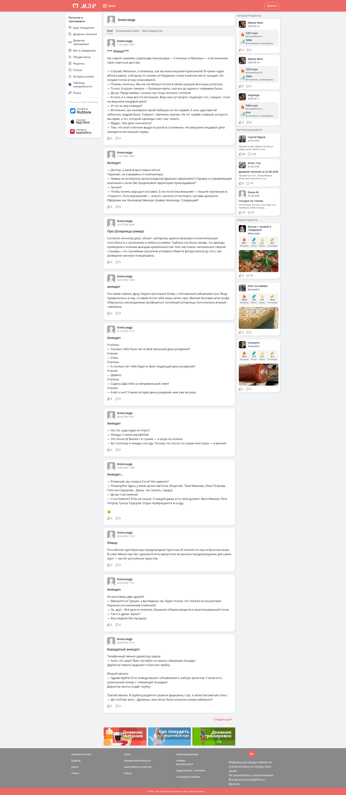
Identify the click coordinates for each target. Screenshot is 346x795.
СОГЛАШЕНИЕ (183, 777)
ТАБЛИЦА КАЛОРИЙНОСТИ (137, 760)
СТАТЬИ (75, 773)
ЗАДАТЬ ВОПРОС (184, 770)
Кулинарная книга (127, 30)
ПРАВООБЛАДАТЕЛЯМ (187, 754)
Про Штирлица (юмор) (125, 231)
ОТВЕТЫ (128, 773)
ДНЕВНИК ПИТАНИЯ (81, 754)
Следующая (222, 719)
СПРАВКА (180, 760)
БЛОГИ (74, 767)
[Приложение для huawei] (83, 131)
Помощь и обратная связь (83, 102)
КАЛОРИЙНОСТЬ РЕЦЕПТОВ (137, 767)
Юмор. (112, 543)
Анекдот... (115, 474)
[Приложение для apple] (83, 121)
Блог (110, 30)
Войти (271, 6)
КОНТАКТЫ (199, 770)
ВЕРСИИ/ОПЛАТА (184, 764)
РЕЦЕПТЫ (76, 760)
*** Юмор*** (118, 51)
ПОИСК (127, 754)
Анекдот (114, 163)
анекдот (113, 286)
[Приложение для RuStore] (83, 110)
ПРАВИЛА (195, 777)
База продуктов (152, 30)
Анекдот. (114, 589)
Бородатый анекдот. (123, 649)
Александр (126, 19)
